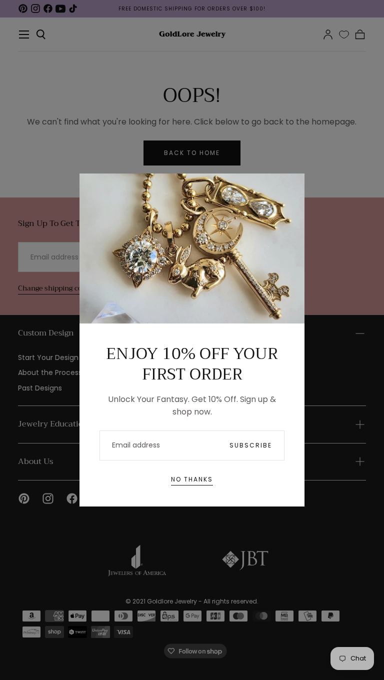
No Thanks (192, 479)
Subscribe (251, 445)
